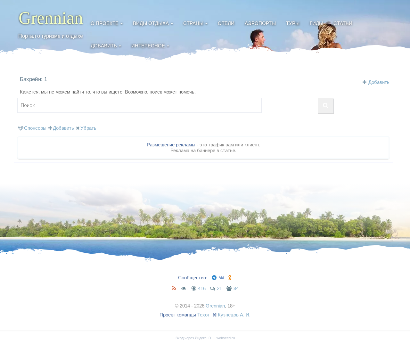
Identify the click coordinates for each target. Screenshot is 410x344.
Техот (203, 314)
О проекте (105, 23)
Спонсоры (35, 128)
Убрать (88, 128)
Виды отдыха (151, 23)
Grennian (51, 18)
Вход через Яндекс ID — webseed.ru (205, 338)
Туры (292, 23)
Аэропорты (260, 23)
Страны (193, 23)
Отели (226, 23)
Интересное (148, 45)
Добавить (104, 45)
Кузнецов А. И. (234, 314)
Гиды (316, 23)
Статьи (342, 23)
